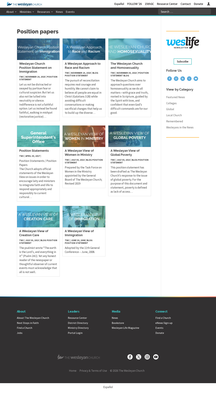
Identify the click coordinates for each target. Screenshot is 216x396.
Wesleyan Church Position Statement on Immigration (35, 67)
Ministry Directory (78, 327)
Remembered (174, 121)
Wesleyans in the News (180, 127)
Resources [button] (43, 12)
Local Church (174, 115)
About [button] (10, 12)
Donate (198, 4)
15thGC (149, 4)
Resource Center (167, 4)
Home (72, 371)
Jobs (19, 333)
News (59, 12)
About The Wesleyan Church (33, 317)
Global (170, 109)
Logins (208, 4)
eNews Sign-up (163, 323)
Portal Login (75, 333)
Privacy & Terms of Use (93, 371)
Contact (186, 4)
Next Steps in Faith (28, 323)
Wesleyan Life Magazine (125, 327)
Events (70, 12)
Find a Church (24, 327)
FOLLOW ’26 (134, 4)
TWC (21, 76)
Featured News (175, 97)
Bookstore (118, 323)
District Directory (78, 323)
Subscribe (182, 61)
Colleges (171, 103)
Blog (95, 72)
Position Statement (76, 75)
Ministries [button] (25, 12)
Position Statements (34, 150)
